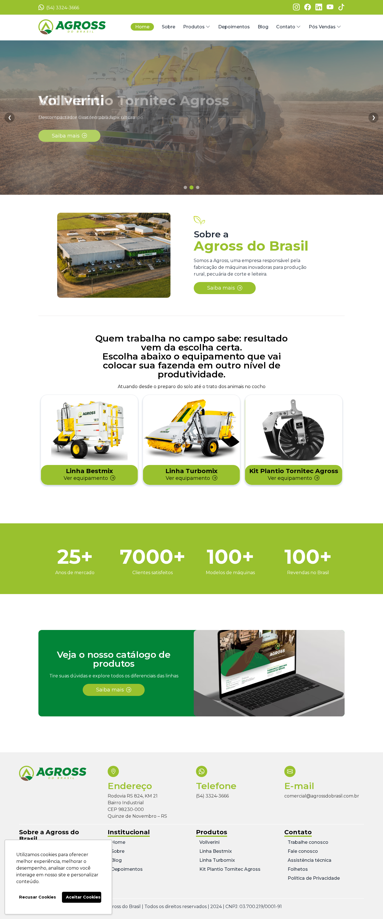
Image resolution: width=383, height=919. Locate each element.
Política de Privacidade (314, 878)
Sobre (117, 851)
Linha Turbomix (217, 860)
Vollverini (209, 842)
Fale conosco (303, 851)
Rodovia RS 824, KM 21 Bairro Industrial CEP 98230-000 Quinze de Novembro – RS (137, 806)
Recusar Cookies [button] (37, 897)
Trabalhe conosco (308, 842)
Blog (116, 860)
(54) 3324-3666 (62, 7)
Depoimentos (127, 869)
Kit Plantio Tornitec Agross (229, 869)
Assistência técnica (309, 860)
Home (118, 842)
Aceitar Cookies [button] (83, 897)
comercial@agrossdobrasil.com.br (321, 796)
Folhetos (298, 869)
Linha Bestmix (215, 851)
